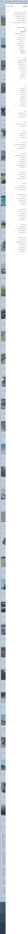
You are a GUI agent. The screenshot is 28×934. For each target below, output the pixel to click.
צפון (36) (22, 31)
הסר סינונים (9, 6)
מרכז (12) (22, 51)
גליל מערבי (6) (20, 43)
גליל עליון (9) (20, 37)
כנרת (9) (21, 35)
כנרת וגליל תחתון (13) (19, 33)
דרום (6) (22, 53)
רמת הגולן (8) (20, 39)
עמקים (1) (21, 49)
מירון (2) (21, 47)
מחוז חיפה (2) (20, 45)
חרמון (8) (21, 41)
